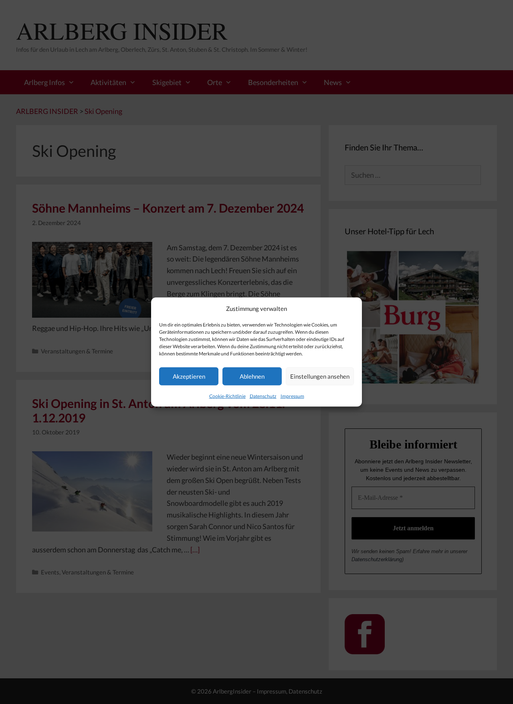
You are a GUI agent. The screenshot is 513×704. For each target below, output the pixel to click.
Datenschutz (263, 396)
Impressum (292, 396)
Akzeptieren (189, 376)
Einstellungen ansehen (319, 376)
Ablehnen (252, 376)
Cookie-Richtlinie (227, 396)
